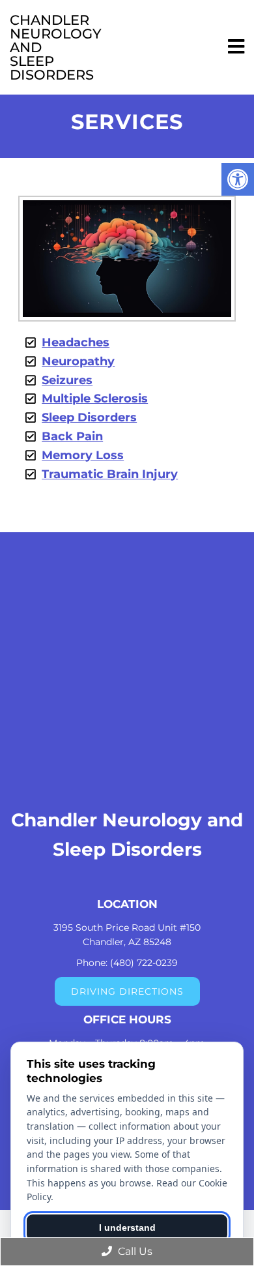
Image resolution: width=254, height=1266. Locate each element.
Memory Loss (83, 455)
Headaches (75, 342)
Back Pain (72, 436)
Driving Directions (127, 991)
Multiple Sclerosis (95, 398)
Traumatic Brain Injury (110, 474)
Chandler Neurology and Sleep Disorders (37, 47)
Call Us (133, 1251)
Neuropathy (78, 361)
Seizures (67, 380)
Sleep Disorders (89, 417)
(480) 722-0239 (144, 963)
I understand (127, 1227)
